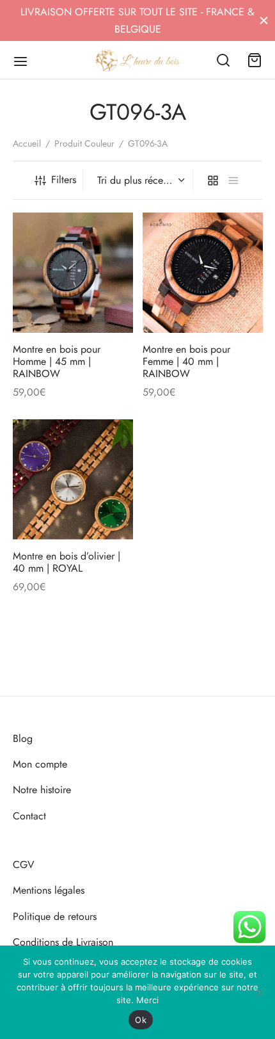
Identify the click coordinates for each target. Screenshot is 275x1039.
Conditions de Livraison (63, 942)
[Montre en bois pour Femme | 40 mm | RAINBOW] (203, 273)
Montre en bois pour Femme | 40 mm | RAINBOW (186, 361)
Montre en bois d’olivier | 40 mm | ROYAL (66, 562)
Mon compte (40, 764)
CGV (24, 864)
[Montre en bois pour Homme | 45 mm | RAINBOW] (73, 273)
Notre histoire (42, 789)
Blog (23, 738)
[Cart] (254, 60)
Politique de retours (55, 916)
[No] (259, 992)
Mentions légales (48, 890)
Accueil (27, 143)
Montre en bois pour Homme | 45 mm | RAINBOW (56, 361)
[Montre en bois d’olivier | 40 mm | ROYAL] (73, 479)
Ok (140, 1020)
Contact (29, 816)
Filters (63, 179)
